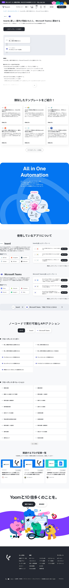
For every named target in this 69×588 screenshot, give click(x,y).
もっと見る (34, 444)
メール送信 (42, 563)
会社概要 (16, 578)
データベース (60, 563)
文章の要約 (32, 566)
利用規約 (20, 578)
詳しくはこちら (41, 2)
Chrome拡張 (32, 568)
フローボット (32, 561)
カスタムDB (42, 558)
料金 (40, 7)
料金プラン (21, 561)
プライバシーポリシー (27, 578)
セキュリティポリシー (37, 578)
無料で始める (29, 504)
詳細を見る (4, 122)
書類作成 (41, 568)
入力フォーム (51, 558)
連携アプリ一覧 (23, 558)
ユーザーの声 (22, 563)
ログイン (45, 7)
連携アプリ (37, 7)
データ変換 (50, 561)
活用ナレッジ (22, 568)
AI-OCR (41, 566)
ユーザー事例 (31, 7)
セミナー (21, 566)
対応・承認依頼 (33, 563)
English (54, 578)
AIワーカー (31, 558)
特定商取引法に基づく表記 (47, 578)
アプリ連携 (42, 561)
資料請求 (41, 504)
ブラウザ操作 (51, 563)
